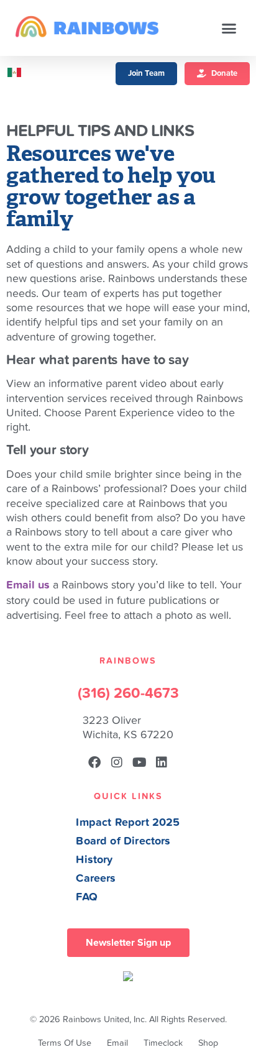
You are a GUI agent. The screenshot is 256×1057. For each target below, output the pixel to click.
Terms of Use (64, 1043)
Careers (96, 878)
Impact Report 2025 (128, 822)
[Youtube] (139, 762)
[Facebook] (94, 762)
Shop (208, 1043)
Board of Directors (123, 841)
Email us (28, 585)
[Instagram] (117, 762)
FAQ (87, 897)
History (94, 859)
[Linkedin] (161, 762)
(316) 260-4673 (128, 693)
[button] (229, 28)
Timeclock (163, 1043)
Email (117, 1043)
